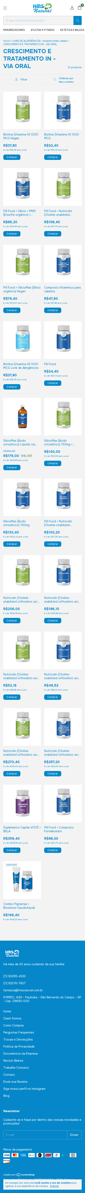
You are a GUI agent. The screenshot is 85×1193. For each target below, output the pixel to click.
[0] (79, 8)
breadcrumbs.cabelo (55, 41)
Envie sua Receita (15, 1082)
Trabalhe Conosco (16, 1068)
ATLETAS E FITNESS (42, 30)
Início (6, 41)
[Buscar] (77, 20)
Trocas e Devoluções (18, 1039)
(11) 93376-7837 (14, 983)
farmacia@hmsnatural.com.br (23, 990)
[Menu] (5, 8)
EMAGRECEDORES (14, 30)
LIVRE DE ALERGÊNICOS (26, 41)
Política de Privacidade (19, 1046)
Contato (9, 1075)
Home (7, 1011)
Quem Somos (12, 1018)
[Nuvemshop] (19, 1175)
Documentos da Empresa (20, 1053)
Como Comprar (13, 1025)
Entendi (54, 1186)
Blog (6, 1096)
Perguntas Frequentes (18, 1032)
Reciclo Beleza (13, 1060)
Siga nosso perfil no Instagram (24, 1089)
